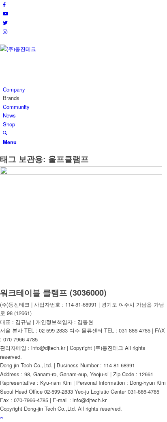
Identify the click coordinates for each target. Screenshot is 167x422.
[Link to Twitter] (5, 22)
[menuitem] (85, 89)
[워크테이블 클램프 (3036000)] (81, 172)
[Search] (5, 132)
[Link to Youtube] (5, 13)
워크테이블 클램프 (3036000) (53, 292)
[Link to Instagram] (5, 31)
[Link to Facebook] (4, 4)
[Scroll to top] (1, 417)
